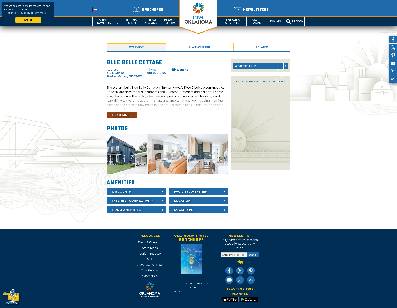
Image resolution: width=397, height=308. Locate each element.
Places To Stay (170, 21)
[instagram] (393, 71)
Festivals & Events (232, 21)
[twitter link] (240, 271)
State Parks (256, 21)
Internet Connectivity (132, 200)
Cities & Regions (150, 21)
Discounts (121, 191)
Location (182, 200)
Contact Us (150, 276)
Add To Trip (245, 66)
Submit (253, 254)
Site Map (191, 287)
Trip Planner (149, 270)
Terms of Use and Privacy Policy (191, 282)
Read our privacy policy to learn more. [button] (25, 12)
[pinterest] (393, 55)
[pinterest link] (251, 271)
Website (182, 69)
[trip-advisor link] (251, 280)
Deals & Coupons (150, 242)
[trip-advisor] (393, 79)
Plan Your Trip (200, 47)
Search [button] (298, 21)
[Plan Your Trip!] (11, 297)
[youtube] (393, 63)
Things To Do (131, 21)
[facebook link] (229, 271)
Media (149, 259)
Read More (122, 115)
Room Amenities (126, 210)
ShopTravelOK (103, 21)
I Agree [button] (28, 19)
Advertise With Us (149, 264)
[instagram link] (240, 280)
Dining (275, 21)
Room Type (183, 210)
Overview (136, 47)
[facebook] (393, 39)
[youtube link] (229, 280)
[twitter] (393, 47)
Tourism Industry (150, 253)
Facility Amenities (190, 191)
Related (262, 47)
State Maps (150, 248)
